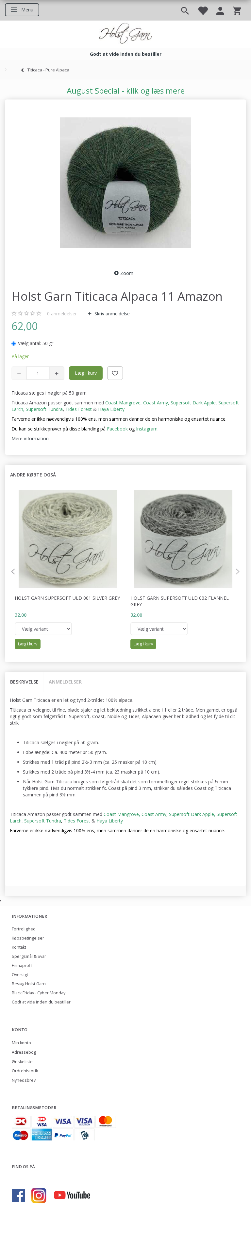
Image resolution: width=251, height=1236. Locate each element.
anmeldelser (62, 313)
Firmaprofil (22, 965)
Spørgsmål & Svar (29, 956)
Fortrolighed (24, 929)
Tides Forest (78, 409)
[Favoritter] (202, 10)
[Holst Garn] (125, 34)
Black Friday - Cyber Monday (38, 993)
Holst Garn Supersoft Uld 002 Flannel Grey (179, 601)
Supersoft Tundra (44, 409)
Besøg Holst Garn (29, 984)
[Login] (220, 10)
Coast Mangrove (123, 402)
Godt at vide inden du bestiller (41, 1002)
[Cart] (237, 10)
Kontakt (19, 947)
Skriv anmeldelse (111, 313)
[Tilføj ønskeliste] (115, 373)
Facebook (117, 429)
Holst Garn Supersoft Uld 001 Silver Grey (67, 598)
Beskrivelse (24, 682)
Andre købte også (33, 475)
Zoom (126, 273)
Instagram (147, 429)
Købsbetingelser (28, 938)
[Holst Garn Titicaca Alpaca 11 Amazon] (125, 182)
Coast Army (155, 402)
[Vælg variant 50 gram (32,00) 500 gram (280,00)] (43, 628)
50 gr (35, 343)
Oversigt (20, 974)
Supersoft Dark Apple (193, 402)
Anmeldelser (65, 682)
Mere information (30, 438)
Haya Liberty (111, 409)
